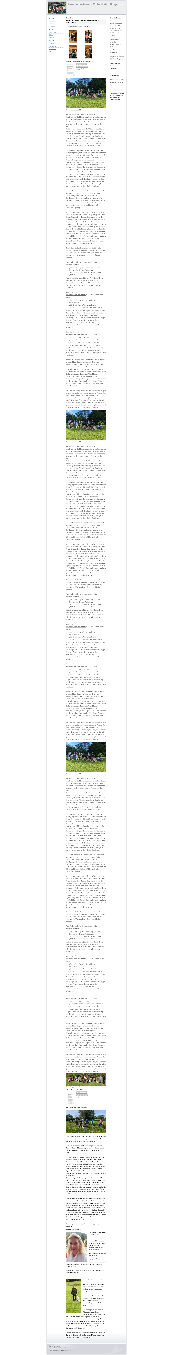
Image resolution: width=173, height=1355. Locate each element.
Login (123, 1345)
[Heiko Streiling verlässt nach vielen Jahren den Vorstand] (88, 51)
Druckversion (53, 1346)
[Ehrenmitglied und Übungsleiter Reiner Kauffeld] (73, 51)
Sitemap (58, 1346)
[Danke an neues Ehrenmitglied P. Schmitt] (88, 36)
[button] (81, 64)
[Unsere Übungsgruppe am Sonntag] (86, 1079)
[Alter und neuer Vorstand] (73, 36)
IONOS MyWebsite (64, 1350)
